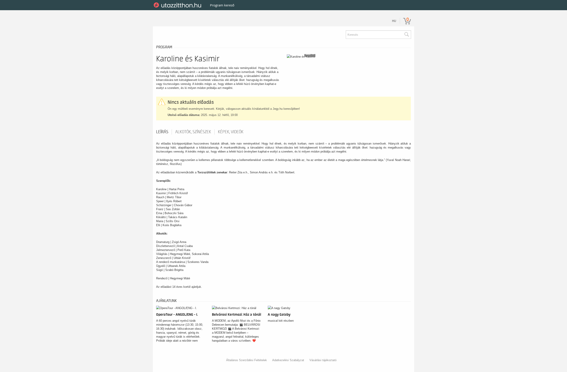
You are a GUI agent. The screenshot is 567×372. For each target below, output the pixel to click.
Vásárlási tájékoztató (322, 360)
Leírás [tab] (162, 131)
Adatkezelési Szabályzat (288, 360)
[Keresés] (406, 34)
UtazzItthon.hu (178, 5)
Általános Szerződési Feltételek (246, 360)
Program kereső (222, 5)
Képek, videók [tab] (230, 131)
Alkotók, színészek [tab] (193, 131)
